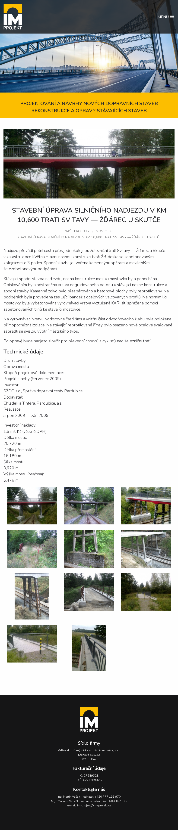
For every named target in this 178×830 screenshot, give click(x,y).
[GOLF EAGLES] (89, 719)
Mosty (101, 231)
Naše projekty (77, 231)
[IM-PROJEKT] (24, 17)
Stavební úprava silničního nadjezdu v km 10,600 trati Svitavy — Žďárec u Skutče (89, 237)
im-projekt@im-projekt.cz (94, 805)
